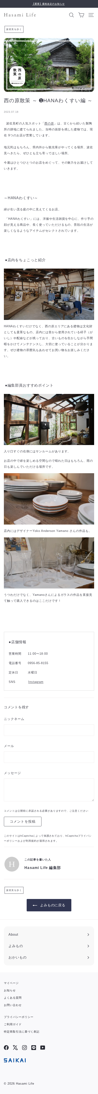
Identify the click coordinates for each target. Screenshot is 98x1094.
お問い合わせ (13, 1005)
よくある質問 (13, 997)
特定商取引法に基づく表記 (21, 1031)
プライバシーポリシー (19, 1017)
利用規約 (31, 840)
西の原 (49, 123)
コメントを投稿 (23, 821)
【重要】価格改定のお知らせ (48, 4)
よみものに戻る (53, 905)
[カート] (81, 15)
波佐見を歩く (14, 29)
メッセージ (12, 773)
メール (9, 746)
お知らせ (10, 990)
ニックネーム (14, 719)
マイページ (11, 983)
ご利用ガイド (13, 1024)
